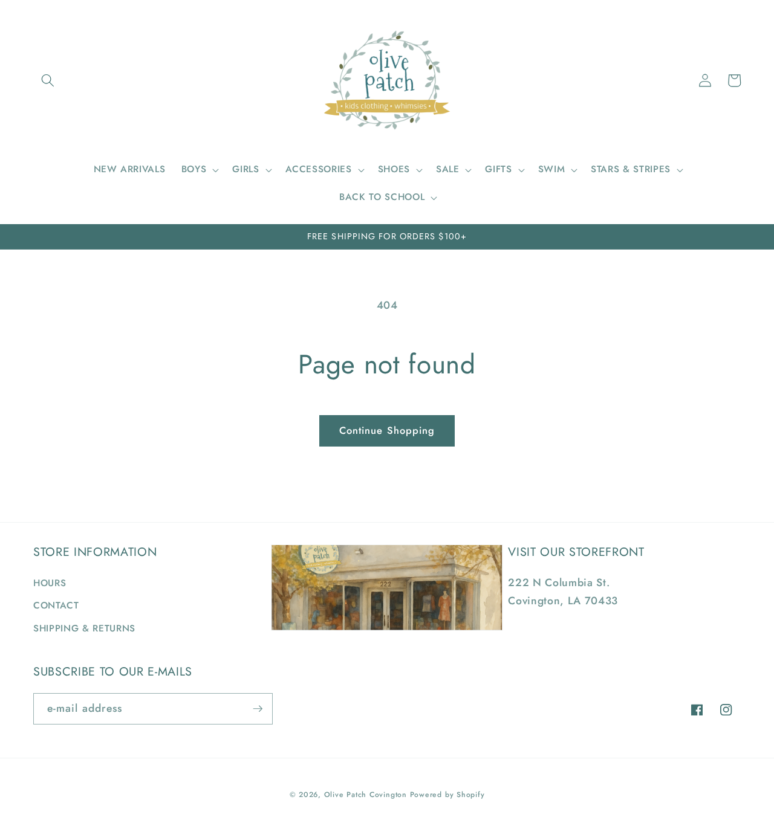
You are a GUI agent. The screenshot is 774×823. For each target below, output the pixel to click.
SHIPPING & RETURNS (84, 628)
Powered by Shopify (447, 794)
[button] (47, 80)
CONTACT (56, 605)
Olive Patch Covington (365, 794)
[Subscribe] (257, 709)
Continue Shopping (387, 430)
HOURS (49, 583)
